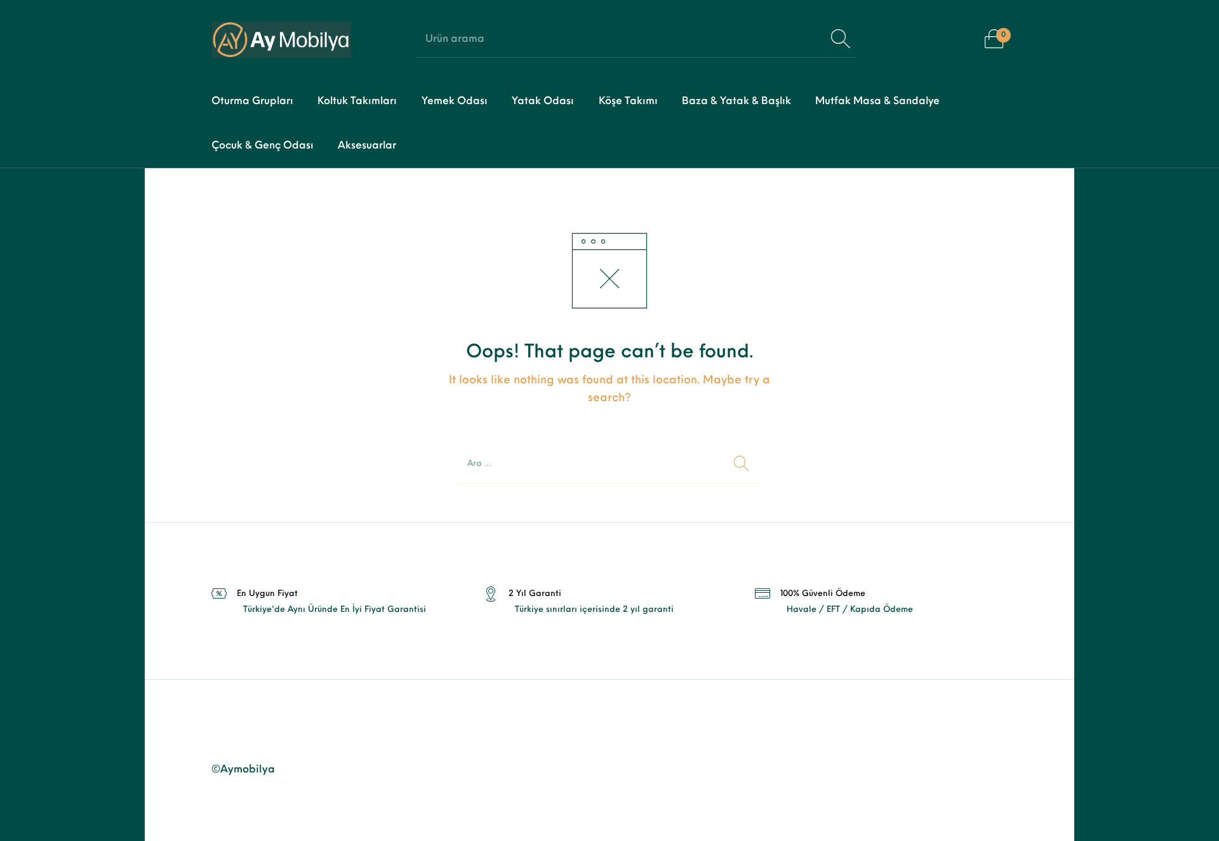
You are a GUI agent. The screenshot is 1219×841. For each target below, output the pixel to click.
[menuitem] (252, 101)
